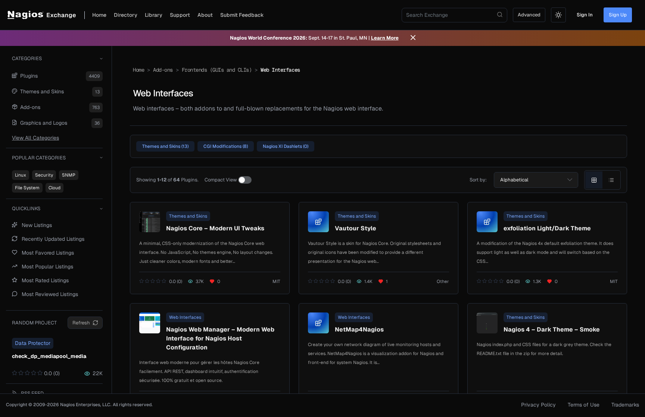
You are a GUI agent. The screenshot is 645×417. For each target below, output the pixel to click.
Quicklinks (26, 208)
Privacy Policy (538, 404)
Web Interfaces (185, 317)
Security (44, 175)
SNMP (68, 175)
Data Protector (32, 343)
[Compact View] (245, 180)
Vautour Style (355, 228)
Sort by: (478, 180)
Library (153, 15)
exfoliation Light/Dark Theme (547, 228)
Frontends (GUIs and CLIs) (217, 69)
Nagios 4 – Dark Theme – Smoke (552, 329)
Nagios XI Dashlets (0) (285, 146)
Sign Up (618, 15)
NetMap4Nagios (359, 329)
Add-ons (163, 69)
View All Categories (35, 137)
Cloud (54, 188)
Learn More (385, 38)
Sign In (585, 15)
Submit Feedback (242, 15)
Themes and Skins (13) (165, 146)
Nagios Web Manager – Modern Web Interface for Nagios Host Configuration (220, 338)
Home (99, 15)
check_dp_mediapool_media (49, 356)
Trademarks (625, 404)
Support (180, 15)
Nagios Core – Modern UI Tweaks (215, 228)
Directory (125, 15)
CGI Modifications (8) (225, 146)
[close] (413, 38)
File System (27, 188)
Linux (20, 175)
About (205, 15)
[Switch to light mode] (558, 14)
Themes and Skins (188, 216)
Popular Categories (39, 158)
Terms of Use (583, 404)
